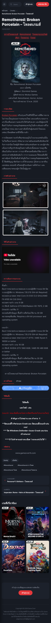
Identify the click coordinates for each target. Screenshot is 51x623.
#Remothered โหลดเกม (29, 470)
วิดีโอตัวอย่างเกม (10, 242)
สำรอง (18, 381)
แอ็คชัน (14, 460)
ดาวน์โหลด (8, 381)
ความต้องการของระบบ (12, 279)
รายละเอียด (8, 109)
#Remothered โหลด (10, 470)
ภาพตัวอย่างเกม (9, 176)
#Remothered (8, 465)
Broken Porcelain (9, 115)
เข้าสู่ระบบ (29, 4)
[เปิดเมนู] (4, 4)
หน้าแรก (5, 11)
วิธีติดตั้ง (7, 396)
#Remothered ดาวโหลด (26, 465)
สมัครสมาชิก (42, 4)
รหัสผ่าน (7, 447)
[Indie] (12, 11)
